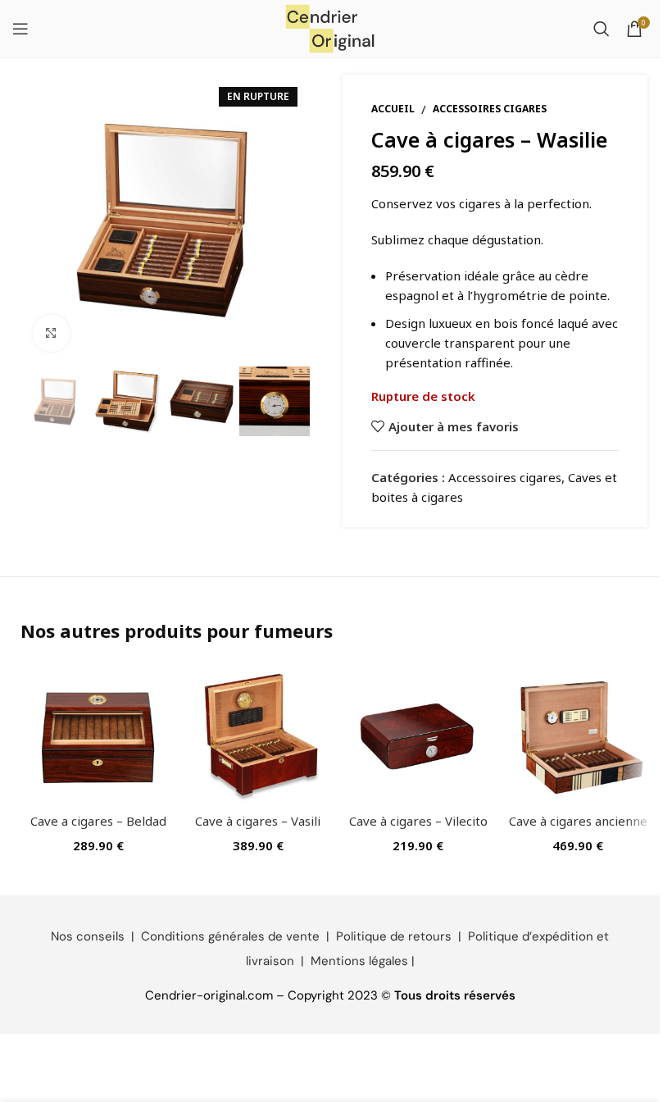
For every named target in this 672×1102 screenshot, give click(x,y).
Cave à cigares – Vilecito (418, 821)
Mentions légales (359, 961)
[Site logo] (330, 27)
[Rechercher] (601, 28)
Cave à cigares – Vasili (257, 821)
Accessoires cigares (490, 109)
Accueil (393, 109)
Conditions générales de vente (230, 936)
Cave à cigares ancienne (578, 821)
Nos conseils (88, 936)
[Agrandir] (51, 333)
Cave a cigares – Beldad (98, 821)
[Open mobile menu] (20, 28)
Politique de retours (394, 936)
